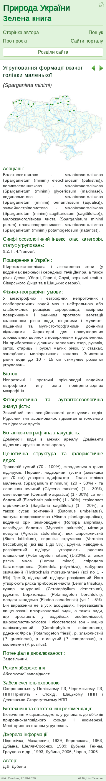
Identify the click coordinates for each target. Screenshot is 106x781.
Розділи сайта (53, 52)
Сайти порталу (87, 40)
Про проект (15, 40)
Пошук (96, 32)
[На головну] (101, 4)
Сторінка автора (21, 32)
